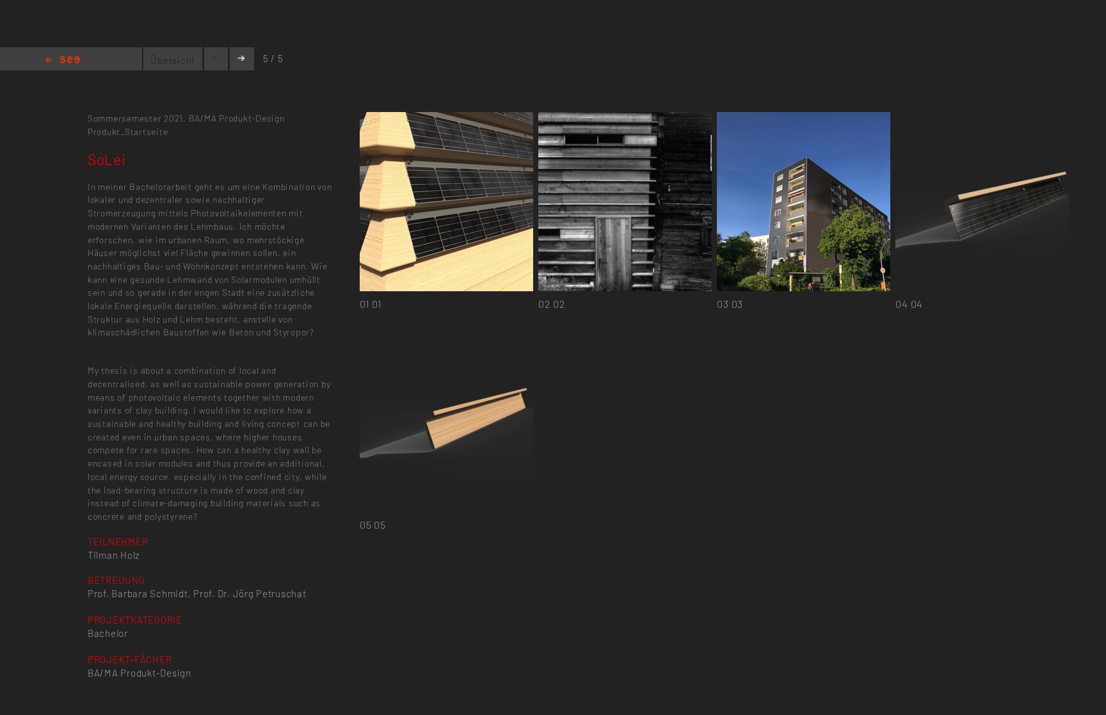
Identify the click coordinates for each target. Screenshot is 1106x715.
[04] (982, 119)
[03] (803, 119)
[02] (625, 119)
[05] (446, 340)
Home (62, 60)
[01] (446, 119)
